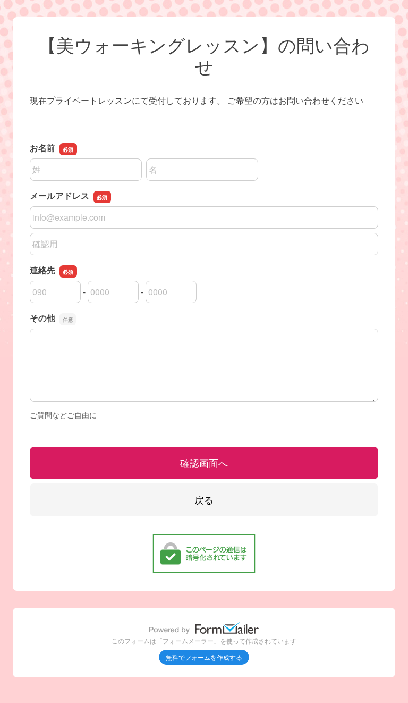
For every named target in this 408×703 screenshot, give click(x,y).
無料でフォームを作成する (204, 657)
